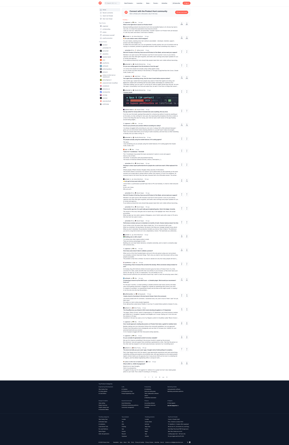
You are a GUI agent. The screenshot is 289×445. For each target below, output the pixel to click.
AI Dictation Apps (103, 421)
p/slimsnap (106, 104)
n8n (123, 421)
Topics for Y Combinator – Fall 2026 (133, 151)
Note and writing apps (150, 391)
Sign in (187, 3)
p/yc (104, 60)
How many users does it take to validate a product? (138, 251)
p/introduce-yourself (108, 35)
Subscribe (177, 3)
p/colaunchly (106, 92)
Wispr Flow (147, 426)
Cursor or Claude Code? (174, 419)
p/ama (104, 32)
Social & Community (127, 400)
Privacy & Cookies (139, 442)
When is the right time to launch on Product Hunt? (137, 24)
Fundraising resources (150, 405)
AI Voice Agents (171, 403)
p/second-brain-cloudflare (110, 83)
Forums (155, 3)
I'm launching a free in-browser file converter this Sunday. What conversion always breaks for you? (150, 265)
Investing (147, 407)
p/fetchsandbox (107, 69)
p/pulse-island (107, 57)
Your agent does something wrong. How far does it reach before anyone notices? (146, 78)
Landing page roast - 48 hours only (176, 433)
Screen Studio (148, 421)
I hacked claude (127, 92)
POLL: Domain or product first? (175, 421)
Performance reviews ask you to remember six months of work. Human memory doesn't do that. (151, 223)
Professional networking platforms (130, 405)
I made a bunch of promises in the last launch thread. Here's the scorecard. (144, 296)
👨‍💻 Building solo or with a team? (132, 237)
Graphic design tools (104, 407)
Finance (147, 400)
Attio (123, 424)
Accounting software (150, 403)
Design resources (103, 405)
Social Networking (126, 403)
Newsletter (116, 442)
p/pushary (105, 54)
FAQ (129, 442)
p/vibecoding (106, 29)
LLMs (123, 386)
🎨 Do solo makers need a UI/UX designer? (135, 38)
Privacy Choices (149, 442)
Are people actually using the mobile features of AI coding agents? (142, 139)
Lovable (124, 419)
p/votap (105, 95)
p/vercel (105, 98)
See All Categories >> (173, 405)
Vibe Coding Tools (103, 389)
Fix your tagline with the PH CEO (176, 436)
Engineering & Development (106, 386)
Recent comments (108, 13)
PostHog (124, 426)
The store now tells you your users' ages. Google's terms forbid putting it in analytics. (148, 350)
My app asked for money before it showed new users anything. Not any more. (145, 111)
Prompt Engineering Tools (128, 393)
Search (146, 395)
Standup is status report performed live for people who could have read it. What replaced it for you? (150, 166)
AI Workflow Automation (150, 397)
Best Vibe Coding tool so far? (175, 431)
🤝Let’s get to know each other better (134, 181)
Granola (123, 431)
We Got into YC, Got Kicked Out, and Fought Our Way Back (179, 426)
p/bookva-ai (106, 89)
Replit (146, 431)
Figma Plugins (102, 431)
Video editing (102, 403)
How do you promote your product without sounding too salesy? (142, 125)
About (125, 442)
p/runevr (105, 45)
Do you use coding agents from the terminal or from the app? (141, 66)
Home (104, 10)
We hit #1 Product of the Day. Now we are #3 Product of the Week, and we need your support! (150, 52)
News (147, 3)
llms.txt (162, 442)
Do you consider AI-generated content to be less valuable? (140, 338)
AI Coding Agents (103, 391)
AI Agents (170, 400)
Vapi (123, 429)
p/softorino (106, 63)
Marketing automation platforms (175, 391)
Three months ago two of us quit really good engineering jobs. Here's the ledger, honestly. (149, 209)
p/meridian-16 (107, 48)
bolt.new (147, 424)
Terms (132, 442)
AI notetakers (148, 389)
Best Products (128, 3)
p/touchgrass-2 (107, 80)
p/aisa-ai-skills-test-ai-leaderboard (109, 76)
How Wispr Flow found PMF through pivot (178, 429)
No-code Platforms (103, 429)
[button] (126, 20)
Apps (121, 442)
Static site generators (104, 433)
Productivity (148, 386)
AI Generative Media (104, 409)
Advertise (164, 3)
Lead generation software (174, 389)
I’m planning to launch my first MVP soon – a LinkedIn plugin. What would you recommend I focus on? (149, 281)
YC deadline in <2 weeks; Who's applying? (178, 424)
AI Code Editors (102, 393)
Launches (139, 3)
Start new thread (107, 19)
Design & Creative (103, 400)
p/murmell (105, 51)
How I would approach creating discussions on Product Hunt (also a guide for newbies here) (150, 324)
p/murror (105, 72)
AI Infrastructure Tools (127, 391)
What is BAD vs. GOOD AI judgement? (134, 364)
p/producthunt (107, 101)
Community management (128, 407)
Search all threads (108, 16)
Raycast (124, 433)
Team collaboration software (152, 393)
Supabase (124, 436)
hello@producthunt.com (177, 442)
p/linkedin (105, 66)
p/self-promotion (107, 38)
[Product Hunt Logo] (100, 3)
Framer (146, 429)
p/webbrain (106, 86)
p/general (105, 26)
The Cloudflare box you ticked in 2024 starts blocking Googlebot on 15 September (147, 310)
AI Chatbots (124, 389)
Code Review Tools (103, 426)
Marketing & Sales (172, 386)
